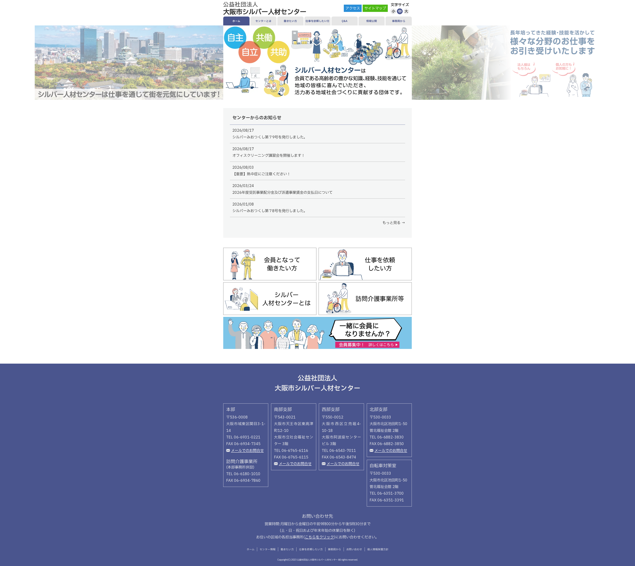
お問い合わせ (354, 549)
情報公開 (371, 21)
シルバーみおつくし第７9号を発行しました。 (269, 137)
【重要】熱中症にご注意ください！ (261, 174)
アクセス (352, 8)
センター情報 (267, 549)
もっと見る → (393, 223)
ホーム (236, 21)
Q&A (344, 21)
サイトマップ (375, 8)
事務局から (398, 21)
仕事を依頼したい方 (317, 21)
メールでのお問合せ (247, 450)
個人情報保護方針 (377, 549)
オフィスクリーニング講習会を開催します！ (268, 155)
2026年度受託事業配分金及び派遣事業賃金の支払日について (282, 192)
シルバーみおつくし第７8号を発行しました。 (269, 211)
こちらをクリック (319, 537)
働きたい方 (290, 21)
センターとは (263, 21)
